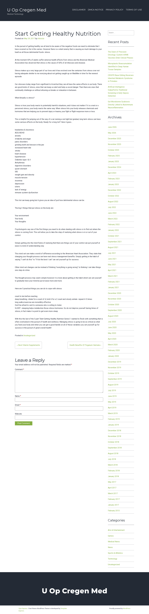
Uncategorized (29, 335)
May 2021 (112, 264)
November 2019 (114, 367)
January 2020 (113, 356)
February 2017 (114, 499)
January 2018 (113, 476)
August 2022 (113, 201)
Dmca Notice (95, 9)
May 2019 (112, 402)
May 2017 (112, 482)
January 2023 (113, 184)
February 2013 (114, 511)
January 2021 (113, 287)
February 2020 (114, 350)
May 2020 (112, 333)
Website (18, 414)
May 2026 (112, 133)
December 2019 (114, 362)
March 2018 (113, 465)
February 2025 (114, 156)
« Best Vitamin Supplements (28, 345)
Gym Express (23, 608)
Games (111, 536)
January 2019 (113, 425)
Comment (19, 369)
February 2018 (114, 471)
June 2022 (112, 213)
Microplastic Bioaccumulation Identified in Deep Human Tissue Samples (120, 66)
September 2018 (115, 448)
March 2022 (113, 219)
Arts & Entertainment (116, 530)
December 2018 (114, 430)
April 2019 (112, 408)
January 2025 (113, 161)
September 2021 (115, 242)
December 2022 (114, 190)
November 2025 (114, 144)
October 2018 (113, 442)
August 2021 (113, 247)
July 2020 (112, 322)
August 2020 (113, 316)
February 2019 (114, 419)
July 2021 (112, 253)
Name (18, 396)
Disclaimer (78, 9)
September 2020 (115, 310)
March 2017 (113, 493)
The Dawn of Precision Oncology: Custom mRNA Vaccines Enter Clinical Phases (120, 55)
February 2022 (114, 224)
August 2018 (113, 453)
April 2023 (112, 173)
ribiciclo (41, 38)
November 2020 (114, 299)
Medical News (114, 541)
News (110, 547)
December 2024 (114, 167)
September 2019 (115, 379)
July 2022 (112, 207)
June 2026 (112, 127)
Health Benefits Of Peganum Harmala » (85, 345)
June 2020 (112, 327)
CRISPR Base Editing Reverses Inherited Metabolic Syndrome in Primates (121, 78)
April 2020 (112, 339)
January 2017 (113, 505)
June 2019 (112, 396)
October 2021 (113, 236)
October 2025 (113, 150)
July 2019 (112, 390)
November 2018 (114, 436)
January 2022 (113, 230)
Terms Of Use (134, 9)
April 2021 (112, 270)
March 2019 (113, 413)
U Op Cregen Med (26, 10)
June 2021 (112, 259)
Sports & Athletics (115, 553)
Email (18, 405)
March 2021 (113, 276)
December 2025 (114, 138)
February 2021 (114, 282)
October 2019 (113, 373)
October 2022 (113, 196)
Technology (112, 559)
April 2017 (112, 488)
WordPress (126, 608)
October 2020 (113, 304)
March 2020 (113, 345)
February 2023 (114, 179)
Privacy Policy (114, 9)
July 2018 (112, 459)
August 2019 (113, 385)
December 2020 (114, 293)
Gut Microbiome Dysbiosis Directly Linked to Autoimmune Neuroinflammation (120, 105)
